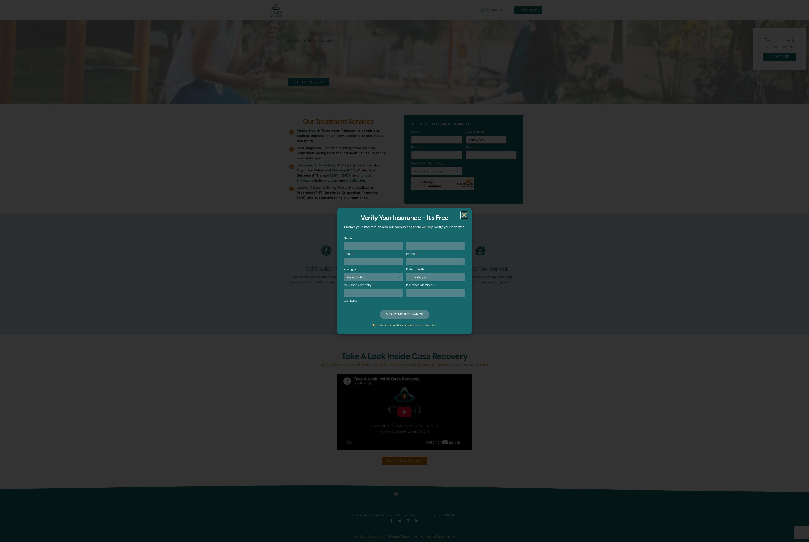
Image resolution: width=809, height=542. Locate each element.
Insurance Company (359, 285)
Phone (411, 254)
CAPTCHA (350, 301)
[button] (464, 215)
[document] (404, 271)
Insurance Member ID (420, 285)
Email (349, 254)
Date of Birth (416, 269)
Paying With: (353, 269)
